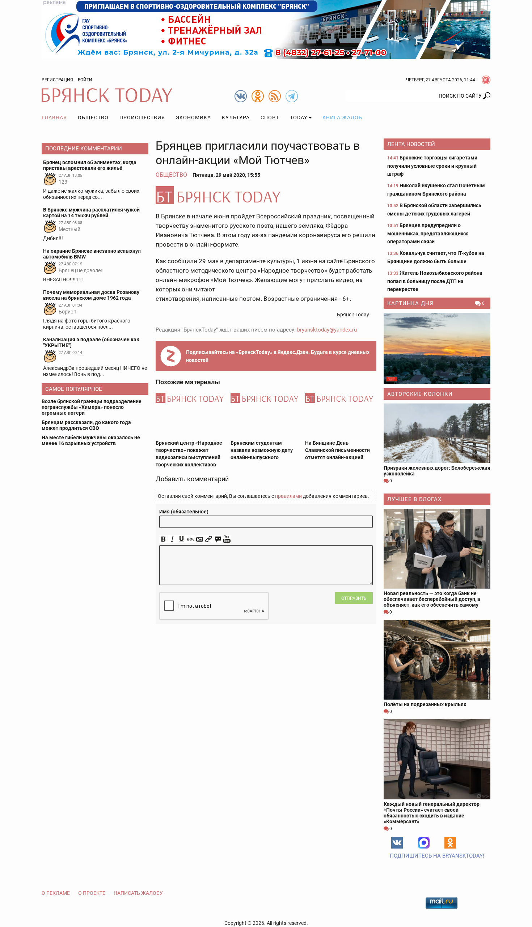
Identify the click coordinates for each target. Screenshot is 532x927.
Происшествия (142, 117)
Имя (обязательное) (183, 511)
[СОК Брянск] (266, 29)
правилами (288, 496)
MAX (424, 843)
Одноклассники (450, 843)
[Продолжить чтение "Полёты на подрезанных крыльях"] (437, 660)
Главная (54, 117)
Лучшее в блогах (414, 499)
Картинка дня (410, 303)
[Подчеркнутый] (181, 539)
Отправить (354, 598)
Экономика (193, 117)
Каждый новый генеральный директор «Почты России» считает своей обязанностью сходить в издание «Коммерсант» (432, 812)
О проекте (91, 893)
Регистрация (57, 79)
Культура (236, 117)
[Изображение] (199, 539)
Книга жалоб (342, 117)
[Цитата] (218, 539)
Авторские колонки (420, 394)
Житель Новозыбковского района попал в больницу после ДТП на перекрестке (434, 281)
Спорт (270, 117)
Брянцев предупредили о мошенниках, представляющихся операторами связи (428, 233)
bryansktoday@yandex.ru (327, 329)
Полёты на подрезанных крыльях (425, 704)
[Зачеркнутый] (190, 539)
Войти (85, 79)
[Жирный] (163, 539)
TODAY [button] (298, 117)
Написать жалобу (138, 893)
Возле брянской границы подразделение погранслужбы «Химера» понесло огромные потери (92, 407)
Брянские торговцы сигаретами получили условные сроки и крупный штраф (432, 166)
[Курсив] (172, 539)
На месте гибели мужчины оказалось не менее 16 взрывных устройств (91, 440)
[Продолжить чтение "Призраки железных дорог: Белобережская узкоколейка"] (437, 433)
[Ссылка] (208, 539)
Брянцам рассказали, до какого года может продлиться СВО (86, 425)
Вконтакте (397, 843)
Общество (93, 117)
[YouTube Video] (227, 539)
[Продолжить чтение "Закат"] (437, 348)
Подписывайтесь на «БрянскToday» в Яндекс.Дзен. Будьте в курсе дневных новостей (278, 356)
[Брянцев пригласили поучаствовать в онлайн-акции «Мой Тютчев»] (266, 195)
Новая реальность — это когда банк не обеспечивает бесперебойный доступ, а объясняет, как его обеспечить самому (432, 599)
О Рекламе (56, 893)
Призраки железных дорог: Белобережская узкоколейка (437, 471)
